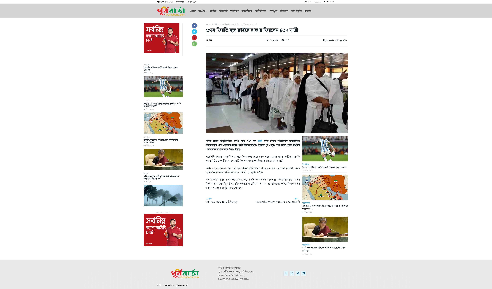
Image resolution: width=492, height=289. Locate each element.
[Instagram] (327, 1)
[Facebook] (324, 1)
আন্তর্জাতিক (147, 101)
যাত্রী (336, 40)
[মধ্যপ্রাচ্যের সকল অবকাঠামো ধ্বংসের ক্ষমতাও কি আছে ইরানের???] (163, 123)
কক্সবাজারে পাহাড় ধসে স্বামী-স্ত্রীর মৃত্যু (221, 201)
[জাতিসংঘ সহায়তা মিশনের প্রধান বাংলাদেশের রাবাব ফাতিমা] (163, 159)
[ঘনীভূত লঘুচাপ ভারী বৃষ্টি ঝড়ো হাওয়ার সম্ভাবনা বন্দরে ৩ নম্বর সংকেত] (163, 195)
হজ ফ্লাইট (343, 40)
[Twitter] (330, 1)
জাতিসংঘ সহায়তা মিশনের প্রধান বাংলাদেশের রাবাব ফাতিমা (161, 141)
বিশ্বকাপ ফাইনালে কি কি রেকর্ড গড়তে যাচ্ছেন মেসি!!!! (161, 68)
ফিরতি (331, 40)
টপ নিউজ (146, 64)
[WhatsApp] (194, 43)
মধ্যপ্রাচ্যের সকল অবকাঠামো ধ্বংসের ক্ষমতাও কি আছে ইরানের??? (162, 104)
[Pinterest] (194, 37)
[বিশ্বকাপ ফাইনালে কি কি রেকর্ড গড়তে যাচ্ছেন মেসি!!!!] (163, 86)
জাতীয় (146, 173)
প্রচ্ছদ (208, 24)
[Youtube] (333, 1)
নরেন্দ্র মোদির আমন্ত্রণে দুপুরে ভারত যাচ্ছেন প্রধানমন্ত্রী (278, 201)
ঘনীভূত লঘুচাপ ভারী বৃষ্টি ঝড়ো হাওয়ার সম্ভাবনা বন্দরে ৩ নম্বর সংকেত (161, 177)
